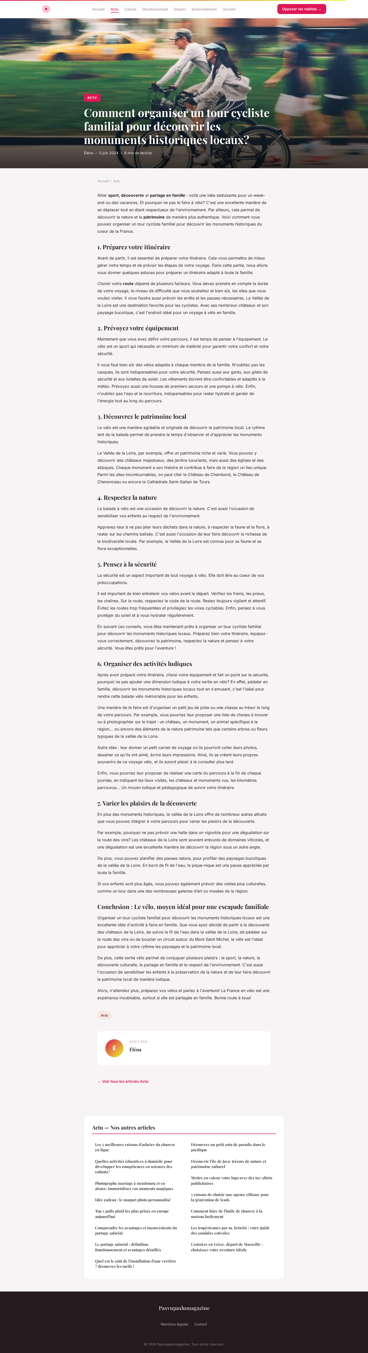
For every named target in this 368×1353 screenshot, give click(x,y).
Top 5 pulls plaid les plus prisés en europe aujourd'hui (132, 1213)
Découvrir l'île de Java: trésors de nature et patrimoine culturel (228, 1164)
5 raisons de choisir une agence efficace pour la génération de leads (230, 1197)
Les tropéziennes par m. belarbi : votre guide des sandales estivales (230, 1230)
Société (229, 9)
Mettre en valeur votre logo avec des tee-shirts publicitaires (231, 1180)
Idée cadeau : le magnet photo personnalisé (133, 1199)
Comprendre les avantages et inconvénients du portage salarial (136, 1230)
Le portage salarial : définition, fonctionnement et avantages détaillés (128, 1247)
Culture (130, 9)
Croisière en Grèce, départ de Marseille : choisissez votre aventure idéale (227, 1247)
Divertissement (155, 9)
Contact (200, 1324)
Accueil (98, 9)
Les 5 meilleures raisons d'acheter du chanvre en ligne (135, 1147)
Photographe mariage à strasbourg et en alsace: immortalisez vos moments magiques (134, 1186)
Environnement (204, 9)
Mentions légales (174, 1324)
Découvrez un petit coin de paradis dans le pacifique (228, 1147)
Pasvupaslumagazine (184, 1307)
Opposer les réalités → (301, 9)
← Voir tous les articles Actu (122, 1081)
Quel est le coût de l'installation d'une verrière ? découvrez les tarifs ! (135, 1263)
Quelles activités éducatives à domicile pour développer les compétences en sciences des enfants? (133, 1166)
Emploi (180, 9)
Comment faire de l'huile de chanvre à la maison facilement (226, 1213)
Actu (114, 9)
